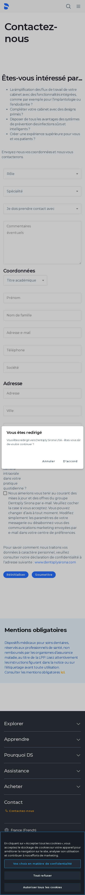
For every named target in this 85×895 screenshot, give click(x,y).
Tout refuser (42, 875)
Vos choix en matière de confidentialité (42, 863)
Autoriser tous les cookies (42, 887)
